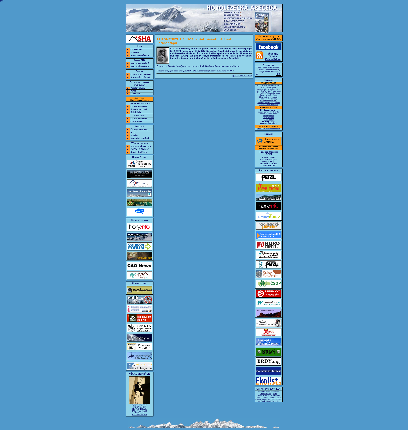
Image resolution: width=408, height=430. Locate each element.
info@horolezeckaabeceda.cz (268, 129)
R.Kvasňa (276, 395)
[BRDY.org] (268, 365)
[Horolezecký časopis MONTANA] (139, 322)
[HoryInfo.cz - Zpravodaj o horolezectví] (139, 230)
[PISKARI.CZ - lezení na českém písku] (139, 177)
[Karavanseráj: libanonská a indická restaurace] (268, 258)
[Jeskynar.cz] (139, 259)
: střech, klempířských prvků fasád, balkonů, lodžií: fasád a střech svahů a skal (268, 116)
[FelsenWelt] (268, 316)
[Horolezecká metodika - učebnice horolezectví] (139, 196)
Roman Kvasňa (275, 397)
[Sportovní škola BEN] (268, 238)
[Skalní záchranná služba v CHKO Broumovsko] (139, 359)
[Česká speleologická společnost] (139, 205)
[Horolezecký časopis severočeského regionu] (139, 269)
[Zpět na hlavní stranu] (204, 31)
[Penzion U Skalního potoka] (268, 200)
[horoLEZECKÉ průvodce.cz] (268, 229)
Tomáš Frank (265, 394)
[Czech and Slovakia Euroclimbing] (139, 369)
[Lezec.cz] (139, 293)
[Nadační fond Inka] (268, 336)
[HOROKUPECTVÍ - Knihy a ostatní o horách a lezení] (268, 248)
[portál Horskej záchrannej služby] (139, 341)
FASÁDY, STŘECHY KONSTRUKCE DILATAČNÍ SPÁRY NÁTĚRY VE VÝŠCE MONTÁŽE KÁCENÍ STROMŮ (139, 410)
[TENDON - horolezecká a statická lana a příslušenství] (268, 191)
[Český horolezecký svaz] (139, 167)
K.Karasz (266, 395)
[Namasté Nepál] (139, 350)
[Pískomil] (139, 215)
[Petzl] (268, 181)
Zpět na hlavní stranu (242, 75)
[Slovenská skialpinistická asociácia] (139, 187)
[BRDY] (268, 355)
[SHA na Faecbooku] (268, 49)
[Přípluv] (268, 297)
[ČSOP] (268, 287)
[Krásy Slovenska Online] (268, 277)
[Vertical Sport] (268, 268)
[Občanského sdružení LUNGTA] (139, 331)
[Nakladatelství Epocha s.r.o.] (268, 144)
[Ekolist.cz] (268, 384)
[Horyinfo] (268, 209)
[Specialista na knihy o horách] (268, 219)
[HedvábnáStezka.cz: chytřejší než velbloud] (268, 306)
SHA (275, 394)
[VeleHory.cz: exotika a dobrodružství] (139, 279)
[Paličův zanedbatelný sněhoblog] (139, 303)
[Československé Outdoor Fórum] (139, 250)
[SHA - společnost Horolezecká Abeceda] (139, 39)
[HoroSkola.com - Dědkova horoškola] (139, 240)
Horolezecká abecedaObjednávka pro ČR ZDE (268, 37)
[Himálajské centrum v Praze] (268, 345)
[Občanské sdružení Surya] (268, 326)
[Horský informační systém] (139, 312)
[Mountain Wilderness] (268, 374)
